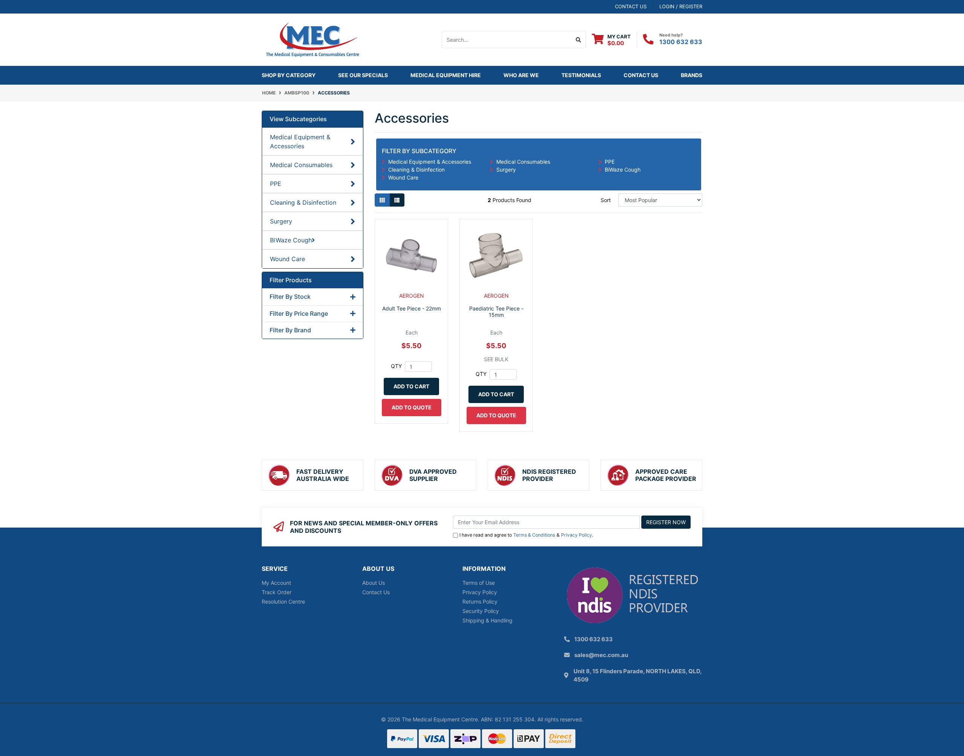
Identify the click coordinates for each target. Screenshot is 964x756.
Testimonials (581, 75)
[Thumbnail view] (382, 200)
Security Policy (480, 611)
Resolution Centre (283, 601)
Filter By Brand (290, 330)
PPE (275, 183)
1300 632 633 (680, 42)
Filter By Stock (290, 296)
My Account (276, 583)
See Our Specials (363, 75)
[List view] (396, 200)
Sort (606, 200)
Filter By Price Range (299, 313)
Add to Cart (411, 386)
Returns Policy (479, 601)
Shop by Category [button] (289, 75)
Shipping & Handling (487, 620)
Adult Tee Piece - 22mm (411, 308)
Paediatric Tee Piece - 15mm (496, 311)
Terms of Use (478, 583)
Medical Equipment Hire (445, 75)
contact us (631, 6)
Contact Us (641, 75)
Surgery (281, 221)
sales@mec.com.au (601, 655)
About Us (373, 583)
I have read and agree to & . (526, 535)
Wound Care (287, 259)
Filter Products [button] (291, 280)
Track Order (276, 592)
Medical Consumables (301, 165)
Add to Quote (412, 407)
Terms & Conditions (534, 535)
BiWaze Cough (291, 240)
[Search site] (578, 39)
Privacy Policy (576, 535)
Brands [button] (691, 75)
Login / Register (680, 6)
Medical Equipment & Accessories (300, 141)
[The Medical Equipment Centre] (312, 39)
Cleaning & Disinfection (303, 202)
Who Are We (521, 75)
